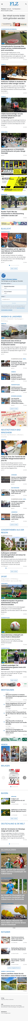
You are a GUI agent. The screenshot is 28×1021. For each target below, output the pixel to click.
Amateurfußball (5, 581)
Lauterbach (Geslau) (10, 728)
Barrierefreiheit (4, 1007)
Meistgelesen (7, 690)
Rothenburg (4, 321)
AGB (2, 1004)
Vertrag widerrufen (20, 1007)
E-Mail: (3, 296)
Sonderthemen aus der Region (12, 531)
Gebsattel (3, 323)
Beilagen (5, 765)
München (13, 796)
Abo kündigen (19, 1005)
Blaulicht (6, 228)
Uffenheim (20, 435)
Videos (4, 744)
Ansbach (3, 64)
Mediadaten (4, 1011)
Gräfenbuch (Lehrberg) (23, 701)
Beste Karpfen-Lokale (7, 10)
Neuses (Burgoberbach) (7, 878)
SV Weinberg (14, 579)
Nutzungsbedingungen (5, 1005)
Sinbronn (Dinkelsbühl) (7, 903)
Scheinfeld (4, 437)
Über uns (8, 999)
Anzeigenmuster (7, 1013)
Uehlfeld (3, 439)
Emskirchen (4, 194)
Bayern (4, 793)
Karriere (11, 999)
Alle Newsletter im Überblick (6, 310)
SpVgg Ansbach (5, 579)
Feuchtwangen (18, 319)
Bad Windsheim (11, 435)
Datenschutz (13, 1005)
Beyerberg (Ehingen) (16, 396)
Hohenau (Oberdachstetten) (12, 701)
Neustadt (3, 435)
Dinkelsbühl (4, 132)
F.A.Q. (2, 1013)
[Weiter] (24, 777)
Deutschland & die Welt (13, 823)
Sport (4, 576)
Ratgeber (5, 932)
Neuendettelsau (5, 232)
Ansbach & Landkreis (11, 316)
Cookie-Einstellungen (12, 1007)
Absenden (14, 303)
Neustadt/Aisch (9, 710)
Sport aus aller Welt (16, 581)
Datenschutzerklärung (20, 308)
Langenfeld (14, 512)
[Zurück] (3, 777)
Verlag (2, 998)
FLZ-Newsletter (16, 9)
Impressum (3, 999)
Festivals (9, 9)
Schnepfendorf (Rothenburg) (9, 29)
